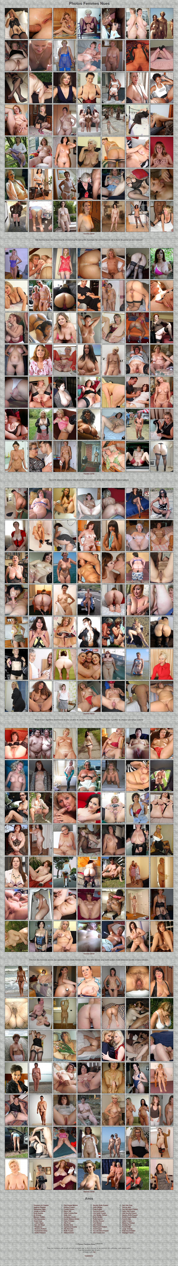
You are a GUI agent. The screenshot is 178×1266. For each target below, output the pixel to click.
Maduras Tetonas (128, 1223)
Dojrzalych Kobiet (128, 1231)
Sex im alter (126, 1207)
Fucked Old (126, 1227)
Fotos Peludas (69, 1221)
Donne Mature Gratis (71, 1219)
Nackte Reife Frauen (129, 1215)
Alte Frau (67, 1223)
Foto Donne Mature (71, 1205)
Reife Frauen (68, 1231)
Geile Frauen (127, 1221)
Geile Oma (67, 1215)
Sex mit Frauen (98, 1211)
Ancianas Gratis (70, 1217)
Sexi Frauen (97, 1229)
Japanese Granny (70, 1227)
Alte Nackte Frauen (129, 1213)
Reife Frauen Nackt (129, 1217)
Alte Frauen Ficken (100, 1227)
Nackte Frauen (98, 1221)
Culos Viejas (39, 1223)
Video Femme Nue (70, 1213)
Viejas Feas (38, 1221)
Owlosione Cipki (39, 1209)
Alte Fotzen (97, 1225)
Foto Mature (97, 1223)
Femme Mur (126, 1219)
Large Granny (127, 1229)
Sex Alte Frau (127, 1205)
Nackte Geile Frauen (100, 1205)
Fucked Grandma (41, 1231)
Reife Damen (98, 1219)
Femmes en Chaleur (41, 1205)
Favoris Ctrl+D (89, 234)
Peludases (38, 1227)
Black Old (67, 1211)
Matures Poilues (41, 1229)
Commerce (89, 1256)
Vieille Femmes (40, 1233)
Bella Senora (38, 1213)
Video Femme (69, 1233)
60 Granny (37, 1215)
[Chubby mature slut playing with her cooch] (137, 711)
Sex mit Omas (39, 1225)
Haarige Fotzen (127, 1233)
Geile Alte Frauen (128, 1211)
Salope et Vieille (39, 1211)
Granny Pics (126, 1225)
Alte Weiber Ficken (100, 1215)
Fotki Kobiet (97, 1209)
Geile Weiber (97, 1207)
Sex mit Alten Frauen (101, 1231)
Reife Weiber (98, 1217)
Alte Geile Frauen (99, 1213)
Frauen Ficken (69, 1209)
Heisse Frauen (69, 1207)
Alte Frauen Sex (99, 1233)
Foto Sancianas (39, 1219)
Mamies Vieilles (39, 1217)
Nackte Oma (68, 1225)
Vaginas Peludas (40, 1207)
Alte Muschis (68, 1229)
